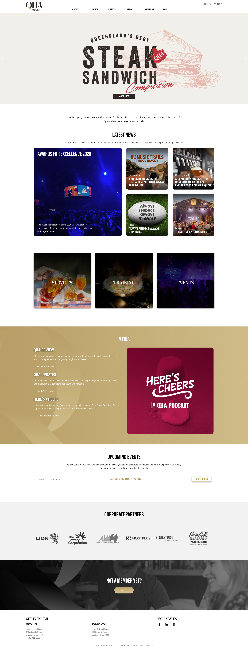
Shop (165, 9)
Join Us (124, 590)
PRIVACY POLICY (146, 646)
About (75, 9)
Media (129, 9)
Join (206, 3)
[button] (2, 59)
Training (124, 282)
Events (112, 9)
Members (149, 9)
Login (219, 3)
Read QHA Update (46, 391)
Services (94, 9)
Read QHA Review (46, 366)
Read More (109, 229)
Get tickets (201, 479)
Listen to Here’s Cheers (48, 415)
